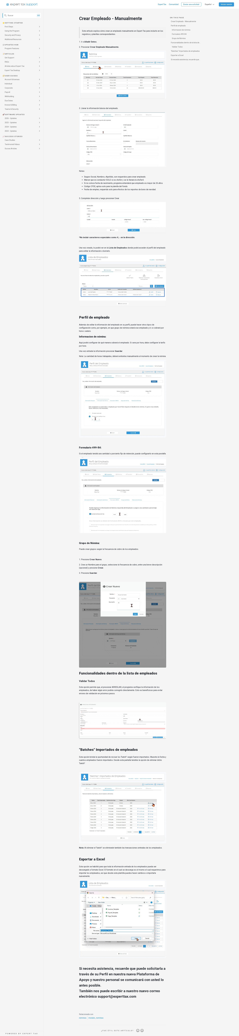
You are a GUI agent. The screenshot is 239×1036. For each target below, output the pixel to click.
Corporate (9, 88)
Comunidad (174, 4)
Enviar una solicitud (191, 4)
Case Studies (10, 140)
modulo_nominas (96, 1018)
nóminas (82, 1018)
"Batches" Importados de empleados (185, 51)
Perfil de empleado (178, 26)
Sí (137, 1030)
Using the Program (12, 31)
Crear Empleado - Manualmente (183, 21)
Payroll (7, 92)
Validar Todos (177, 47)
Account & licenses (12, 79)
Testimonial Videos (12, 144)
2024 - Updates (11, 127)
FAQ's (7, 62)
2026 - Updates (11, 118)
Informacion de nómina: (181, 30)
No (142, 1030)
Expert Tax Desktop (12, 70)
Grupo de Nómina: (179, 38)
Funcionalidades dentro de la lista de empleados (185, 43)
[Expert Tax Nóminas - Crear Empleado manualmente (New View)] (122, 1005)
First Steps (9, 27)
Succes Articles (11, 149)
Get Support (9, 58)
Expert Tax (162, 4)
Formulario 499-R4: (179, 34)
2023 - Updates (11, 131)
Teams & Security (12, 109)
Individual (8, 84)
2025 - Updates (11, 123)
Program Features (12, 48)
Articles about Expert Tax (14, 66)
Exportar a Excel (177, 55)
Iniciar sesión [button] (226, 4)
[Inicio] (21, 4)
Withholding (9, 96)
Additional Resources (13, 39)
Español (208, 4)
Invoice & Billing (11, 105)
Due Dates (9, 101)
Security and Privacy (13, 35)
